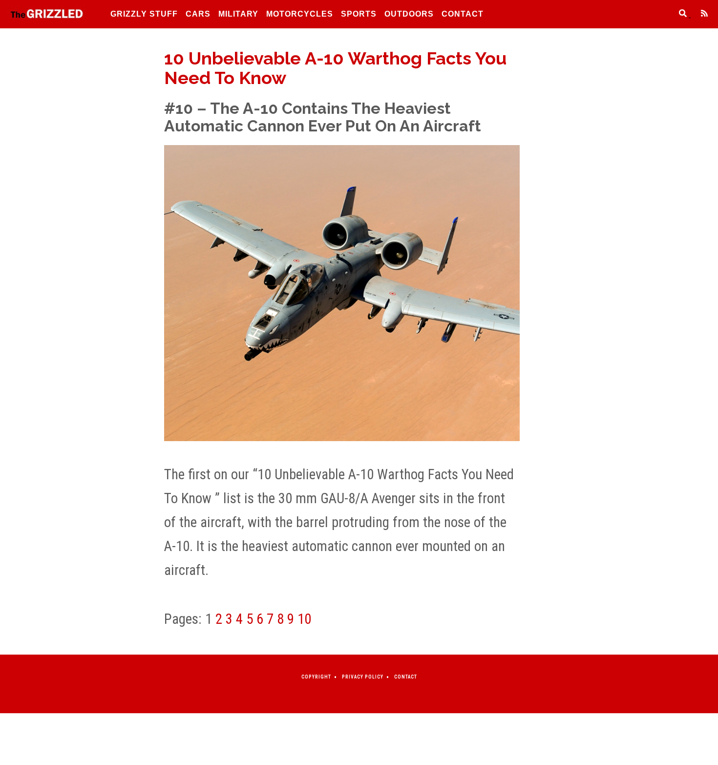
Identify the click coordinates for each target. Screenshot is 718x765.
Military (238, 14)
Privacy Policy (362, 677)
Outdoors (409, 14)
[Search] (680, 14)
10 (304, 619)
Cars (198, 14)
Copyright (316, 677)
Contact (463, 14)
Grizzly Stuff (144, 14)
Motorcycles (299, 14)
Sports (359, 14)
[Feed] (700, 14)
